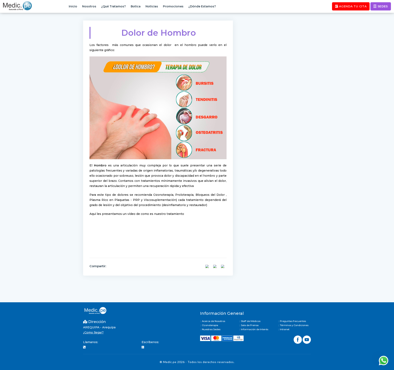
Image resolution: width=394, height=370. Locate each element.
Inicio (73, 6)
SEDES (382, 6)
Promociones (173, 6)
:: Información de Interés (253, 329)
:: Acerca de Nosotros (212, 321)
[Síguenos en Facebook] (298, 339)
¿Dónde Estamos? (202, 6)
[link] (100, 165)
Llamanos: (90, 342)
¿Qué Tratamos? (113, 6)
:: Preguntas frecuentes (292, 321)
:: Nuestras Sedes (210, 329)
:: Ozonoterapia (209, 325)
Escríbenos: (150, 342)
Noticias (151, 6)
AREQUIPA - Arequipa (99, 327)
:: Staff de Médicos (249, 321)
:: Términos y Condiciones (293, 325)
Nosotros (89, 6)
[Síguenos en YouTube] (307, 339)
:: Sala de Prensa (249, 325)
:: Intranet (283, 329)
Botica (136, 6)
